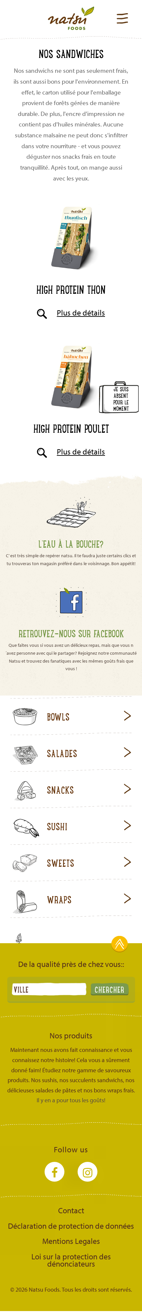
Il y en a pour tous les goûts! (71, 1100)
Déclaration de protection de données (71, 1226)
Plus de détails (81, 312)
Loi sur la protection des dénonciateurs (71, 1260)
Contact (71, 1210)
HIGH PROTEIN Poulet (71, 428)
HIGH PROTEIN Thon (71, 289)
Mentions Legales (71, 1241)
